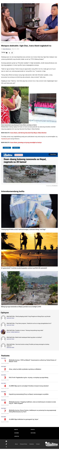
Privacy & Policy (23, 444)
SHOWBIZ (16, 432)
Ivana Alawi (7, 147)
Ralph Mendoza (7, 48)
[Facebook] (6, 53)
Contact (38, 444)
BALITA (16, 429)
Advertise (31, 444)
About (16, 444)
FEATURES (33, 432)
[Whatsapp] (12, 53)
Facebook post (5, 138)
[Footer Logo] (51, 444)
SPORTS (33, 429)
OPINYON (16, 436)
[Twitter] (9, 53)
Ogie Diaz (16, 147)
